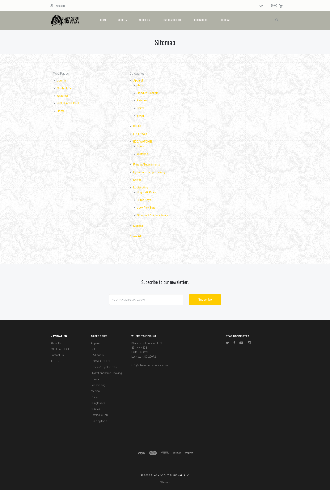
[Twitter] (227, 343)
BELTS (137, 126)
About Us (144, 20)
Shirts (140, 108)
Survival (95, 409)
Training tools (99, 421)
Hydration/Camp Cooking (149, 172)
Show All (136, 236)
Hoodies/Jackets (148, 93)
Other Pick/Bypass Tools (152, 215)
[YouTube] (241, 343)
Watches (142, 154)
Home (103, 20)
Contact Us (201, 20)
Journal (226, 20)
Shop (121, 20)
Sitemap (165, 482)
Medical (138, 225)
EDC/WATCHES (143, 141)
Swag (140, 115)
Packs (95, 397)
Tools (140, 146)
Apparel (138, 80)
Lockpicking (140, 187)
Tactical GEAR (99, 415)
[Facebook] (234, 343)
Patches (142, 100)
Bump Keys (144, 200)
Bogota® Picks (146, 192)
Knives (137, 180)
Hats (140, 85)
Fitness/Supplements (146, 164)
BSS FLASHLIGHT (172, 20)
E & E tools (140, 134)
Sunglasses (98, 403)
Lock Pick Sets (146, 207)
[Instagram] (249, 343)
